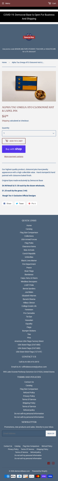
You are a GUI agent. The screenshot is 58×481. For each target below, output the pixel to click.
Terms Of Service (29, 399)
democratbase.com (22, 471)
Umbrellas (29, 257)
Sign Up (50, 433)
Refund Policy (29, 392)
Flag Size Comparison (29, 232)
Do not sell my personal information (29, 413)
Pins (29, 338)
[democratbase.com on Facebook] (48, 464)
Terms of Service (29, 406)
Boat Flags (29, 271)
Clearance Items (29, 246)
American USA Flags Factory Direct (29, 341)
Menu (7, 3)
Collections (29, 236)
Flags (29, 327)
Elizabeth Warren (29, 296)
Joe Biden (29, 292)
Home (4, 62)
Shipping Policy (29, 403)
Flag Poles (29, 243)
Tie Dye (29, 317)
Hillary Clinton (29, 303)
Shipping (5, 121)
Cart (54, 3)
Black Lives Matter (29, 260)
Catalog (29, 229)
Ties (29, 334)
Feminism (29, 310)
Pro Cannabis (29, 313)
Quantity (5, 128)
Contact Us (29, 382)
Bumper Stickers (29, 331)
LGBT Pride (29, 285)
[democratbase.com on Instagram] (53, 464)
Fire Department (29, 264)
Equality (29, 324)
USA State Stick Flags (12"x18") (29, 352)
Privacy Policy (29, 396)
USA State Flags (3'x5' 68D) (29, 345)
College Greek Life (29, 306)
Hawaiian (29, 320)
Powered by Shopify (39, 471)
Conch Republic (29, 253)
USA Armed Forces (29, 239)
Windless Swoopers (29, 281)
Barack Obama (29, 299)
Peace (29, 268)
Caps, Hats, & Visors (29, 278)
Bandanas (29, 274)
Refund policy (29, 410)
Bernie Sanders (29, 289)
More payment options (13, 156)
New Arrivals (29, 250)
